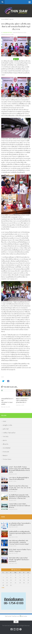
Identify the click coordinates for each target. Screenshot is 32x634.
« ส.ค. (2, 587)
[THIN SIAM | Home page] (16, 11)
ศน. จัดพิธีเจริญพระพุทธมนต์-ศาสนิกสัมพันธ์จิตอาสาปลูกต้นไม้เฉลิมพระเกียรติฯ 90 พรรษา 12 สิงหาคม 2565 (19, 496)
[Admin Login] (20, 629)
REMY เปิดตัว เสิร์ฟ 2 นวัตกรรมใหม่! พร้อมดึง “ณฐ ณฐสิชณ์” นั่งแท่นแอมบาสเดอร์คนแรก (19, 559)
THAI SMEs (5, 436)
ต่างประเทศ (6, 452)
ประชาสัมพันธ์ (5, 19)
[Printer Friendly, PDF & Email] (16, 59)
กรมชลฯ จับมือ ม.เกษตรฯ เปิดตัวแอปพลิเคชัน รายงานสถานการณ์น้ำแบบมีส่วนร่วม (19, 505)
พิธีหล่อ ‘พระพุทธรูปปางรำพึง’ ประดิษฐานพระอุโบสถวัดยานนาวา (22, 400)
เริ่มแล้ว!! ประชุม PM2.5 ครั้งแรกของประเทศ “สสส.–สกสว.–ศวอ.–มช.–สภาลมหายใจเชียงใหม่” (20, 487)
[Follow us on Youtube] (14, 629)
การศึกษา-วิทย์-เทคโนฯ (9, 433)
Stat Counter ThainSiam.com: (12, 616)
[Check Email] (17, 629)
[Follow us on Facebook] (11, 629)
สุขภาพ (11, 19)
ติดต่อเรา (5, 455)
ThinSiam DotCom (7, 32)
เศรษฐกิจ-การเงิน (7, 425)
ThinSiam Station (7, 459)
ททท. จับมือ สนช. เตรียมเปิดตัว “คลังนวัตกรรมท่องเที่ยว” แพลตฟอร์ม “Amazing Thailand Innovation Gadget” (19, 542)
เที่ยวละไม (5, 444)
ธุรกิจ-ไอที (5, 429)
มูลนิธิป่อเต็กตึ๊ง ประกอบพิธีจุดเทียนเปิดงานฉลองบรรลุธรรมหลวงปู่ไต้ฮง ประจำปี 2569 (20, 533)
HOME (4, 421)
